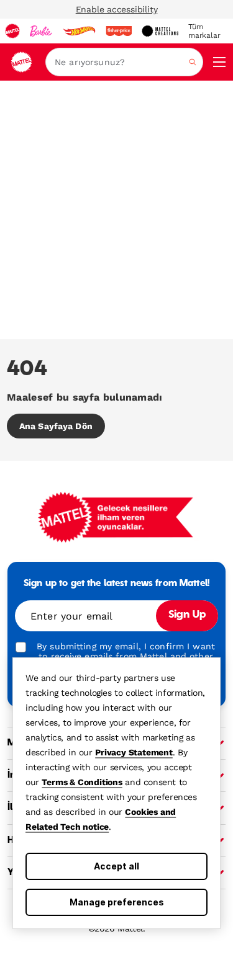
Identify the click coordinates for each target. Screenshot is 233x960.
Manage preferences (117, 902)
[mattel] (12, 31)
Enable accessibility (117, 9)
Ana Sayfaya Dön (56, 426)
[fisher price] (119, 31)
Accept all (116, 866)
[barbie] (41, 31)
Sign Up (187, 615)
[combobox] (124, 62)
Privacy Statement (134, 752)
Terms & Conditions (82, 782)
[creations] (160, 31)
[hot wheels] (79, 31)
